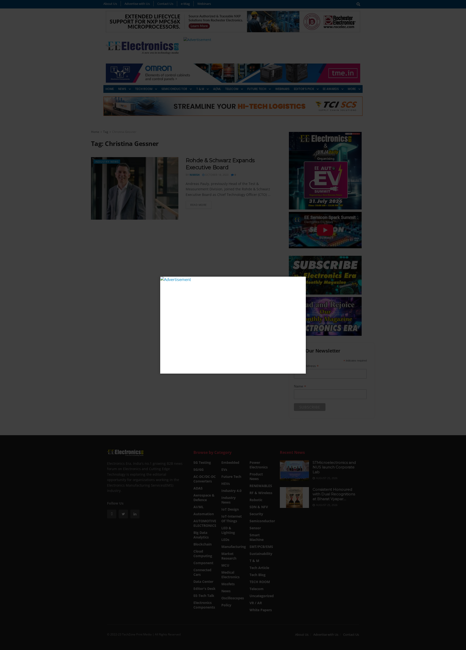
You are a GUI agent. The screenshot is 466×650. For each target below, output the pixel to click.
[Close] (301, 281)
